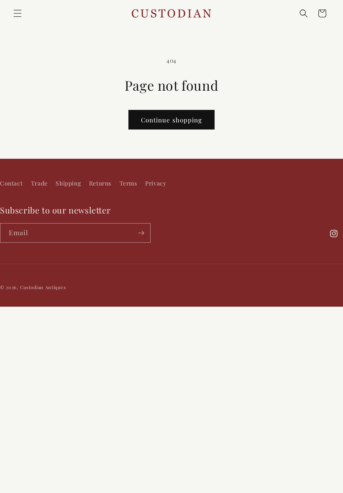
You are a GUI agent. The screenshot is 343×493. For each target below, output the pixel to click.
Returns (100, 183)
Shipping (68, 183)
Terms (128, 183)
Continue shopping (171, 120)
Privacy (155, 183)
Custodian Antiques (43, 287)
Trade (39, 183)
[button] (17, 13)
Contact (11, 183)
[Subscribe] (141, 233)
